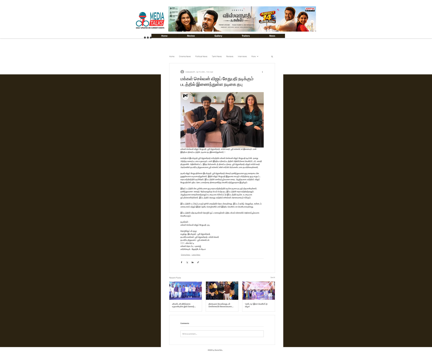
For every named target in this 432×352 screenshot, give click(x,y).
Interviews (242, 56)
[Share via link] (198, 262)
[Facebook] (145, 37)
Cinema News (185, 56)
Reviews (229, 56)
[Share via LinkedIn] (192, 262)
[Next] (310, 19)
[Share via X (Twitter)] (187, 262)
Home (171, 56)
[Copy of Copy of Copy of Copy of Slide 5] (242, 26)
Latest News (196, 255)
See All (273, 277)
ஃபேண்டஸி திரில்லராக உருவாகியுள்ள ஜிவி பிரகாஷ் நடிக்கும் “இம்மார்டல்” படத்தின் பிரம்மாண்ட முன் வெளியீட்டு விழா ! (184, 305)
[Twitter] (148, 37)
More (253, 56)
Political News (201, 56)
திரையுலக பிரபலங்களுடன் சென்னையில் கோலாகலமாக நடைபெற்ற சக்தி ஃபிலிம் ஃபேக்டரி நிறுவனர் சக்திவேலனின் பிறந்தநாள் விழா (222, 305)
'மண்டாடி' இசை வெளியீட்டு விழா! (256, 305)
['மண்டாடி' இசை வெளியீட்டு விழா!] (258, 291)
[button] (218, 36)
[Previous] (174, 19)
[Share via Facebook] (181, 262)
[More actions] (262, 71)
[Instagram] (151, 37)
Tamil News (217, 56)
